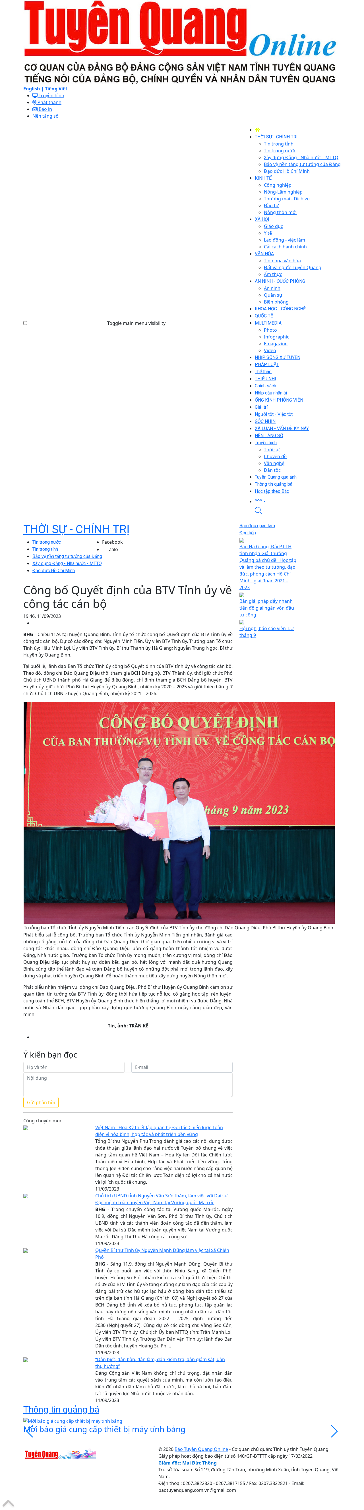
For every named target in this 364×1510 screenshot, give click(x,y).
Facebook (112, 542)
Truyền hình (51, 95)
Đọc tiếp (247, 532)
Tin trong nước (46, 542)
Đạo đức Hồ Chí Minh (53, 570)
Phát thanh (48, 102)
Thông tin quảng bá (61, 1409)
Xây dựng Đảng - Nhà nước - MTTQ (67, 563)
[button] (298, 501)
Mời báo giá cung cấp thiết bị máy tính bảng (104, 1429)
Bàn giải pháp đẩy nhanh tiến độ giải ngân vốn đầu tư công (266, 608)
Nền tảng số (45, 116)
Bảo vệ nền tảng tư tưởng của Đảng (67, 556)
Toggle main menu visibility (136, 323)
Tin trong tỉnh (45, 549)
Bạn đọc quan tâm (257, 525)
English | (34, 89)
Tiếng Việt (56, 89)
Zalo (113, 549)
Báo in (45, 109)
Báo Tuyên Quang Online (201, 1449)
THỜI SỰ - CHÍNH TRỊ (76, 529)
